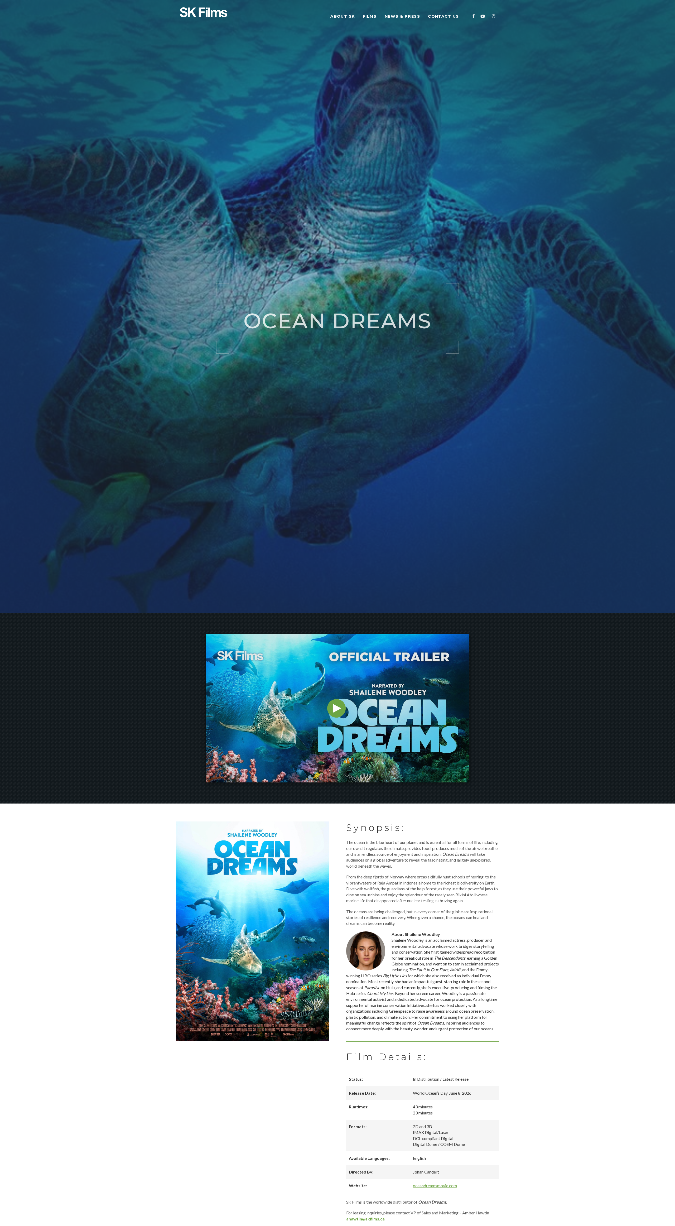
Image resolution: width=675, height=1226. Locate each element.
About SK (342, 16)
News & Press (402, 16)
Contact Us (444, 16)
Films (370, 16)
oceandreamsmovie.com (435, 1185)
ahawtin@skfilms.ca (365, 1218)
